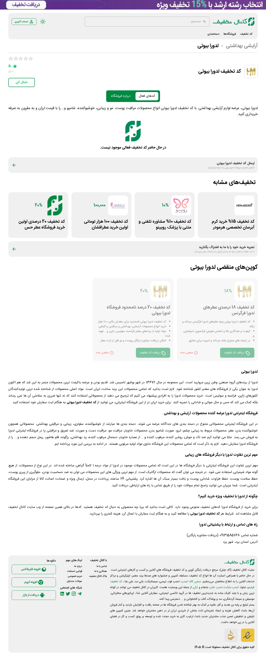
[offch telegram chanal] (79, 593)
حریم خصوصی (75, 576)
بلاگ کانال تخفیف (98, 576)
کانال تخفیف (228, 647)
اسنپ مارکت (231, 587)
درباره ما (78, 566)
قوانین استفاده (74, 571)
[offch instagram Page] (73, 593)
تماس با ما (102, 566)
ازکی (195, 587)
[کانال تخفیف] (233, 21)
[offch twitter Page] (67, 593)
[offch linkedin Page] (62, 593)
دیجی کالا (195, 581)
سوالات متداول (74, 581)
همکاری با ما (100, 571)
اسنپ (184, 581)
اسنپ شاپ (216, 587)
